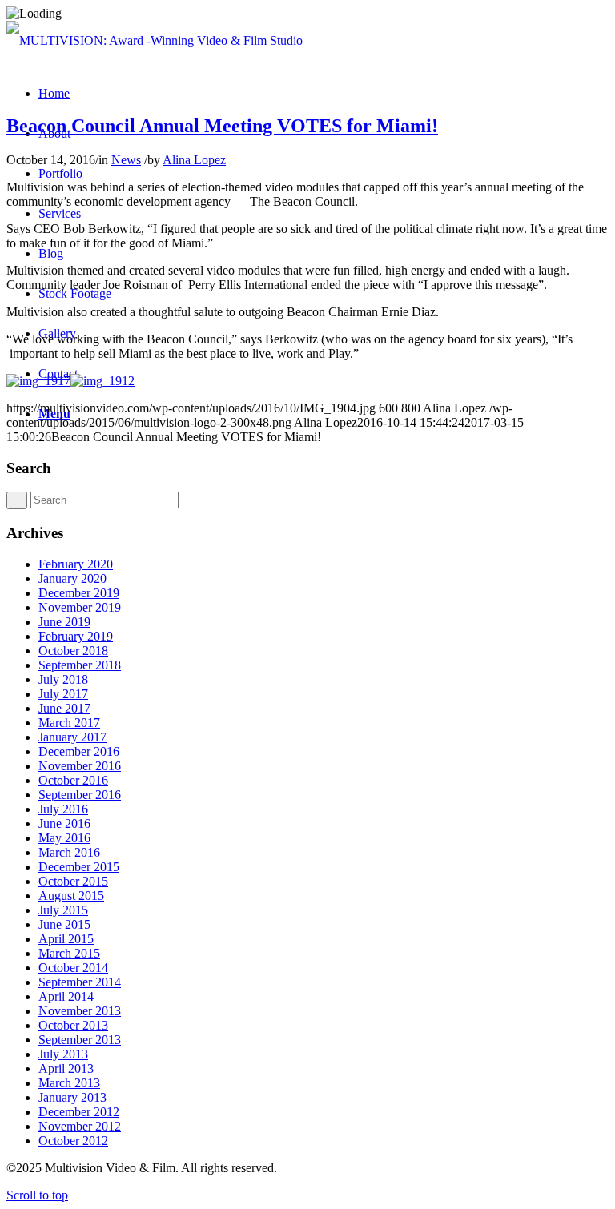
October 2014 (73, 967)
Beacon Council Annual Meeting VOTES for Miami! (222, 125)
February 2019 (75, 636)
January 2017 (72, 737)
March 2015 (69, 953)
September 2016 (79, 794)
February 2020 (75, 564)
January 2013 (72, 1097)
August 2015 (71, 895)
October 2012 (73, 1140)
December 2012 (78, 1112)
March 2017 (69, 722)
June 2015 (64, 924)
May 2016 (64, 838)
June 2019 (64, 622)
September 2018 (79, 665)
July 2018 (63, 679)
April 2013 (66, 1068)
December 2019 (78, 593)
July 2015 (63, 910)
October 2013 (73, 1025)
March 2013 (69, 1083)
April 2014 (66, 996)
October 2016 (73, 780)
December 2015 (78, 867)
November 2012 (79, 1126)
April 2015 (66, 939)
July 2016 (63, 809)
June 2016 (64, 823)
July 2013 (63, 1054)
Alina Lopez (194, 160)
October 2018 (73, 650)
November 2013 (79, 1011)
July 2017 (63, 694)
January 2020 (72, 578)
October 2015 (73, 881)
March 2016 (69, 852)
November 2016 (79, 766)
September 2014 (79, 982)
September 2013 (79, 1039)
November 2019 (79, 607)
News (126, 160)
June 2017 (64, 708)
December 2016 (78, 751)
